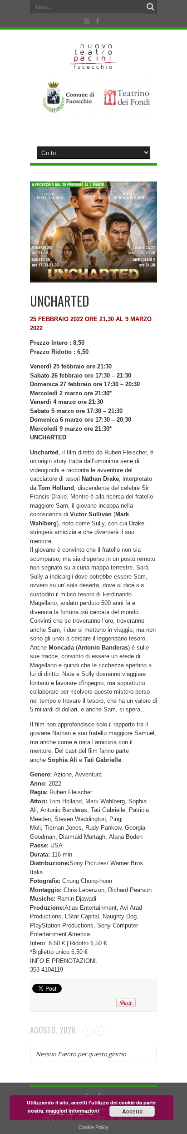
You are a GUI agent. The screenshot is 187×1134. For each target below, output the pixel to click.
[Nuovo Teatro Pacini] (93, 66)
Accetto (132, 1111)
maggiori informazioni (72, 1110)
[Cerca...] (150, 7)
